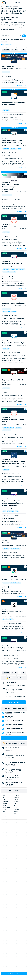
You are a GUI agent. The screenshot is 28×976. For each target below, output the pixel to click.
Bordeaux (5, 803)
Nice (4, 799)
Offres (6, 6)
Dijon (4, 811)
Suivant (14, 49)
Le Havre (16, 807)
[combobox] (14, 35)
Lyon (4, 797)
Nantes (16, 799)
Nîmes (4, 813)
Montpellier (5, 801)
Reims (15, 805)
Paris (4, 795)
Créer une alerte (6, 45)
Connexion (18, 2)
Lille (15, 803)
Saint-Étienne (6, 807)
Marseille (16, 795)
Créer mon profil (14, 702)
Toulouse (16, 797)
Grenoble (16, 809)
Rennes (5, 805)
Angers (16, 811)
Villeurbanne (17, 813)
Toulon (4, 809)
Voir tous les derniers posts (14, 738)
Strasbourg (17, 801)
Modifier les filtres (15, 974)
